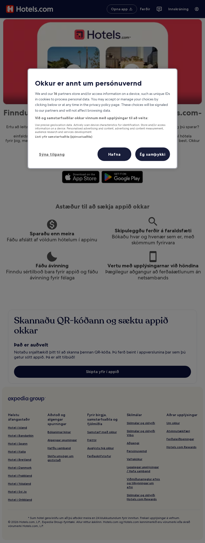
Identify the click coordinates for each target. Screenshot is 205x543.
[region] (103, 118)
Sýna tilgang (52, 154)
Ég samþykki (153, 154)
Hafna (114, 154)
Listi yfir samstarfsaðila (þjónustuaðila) (63, 136)
